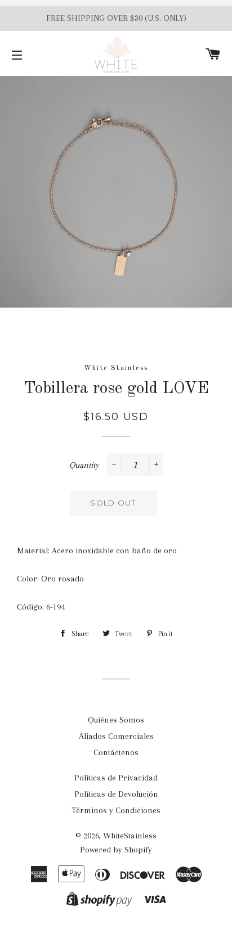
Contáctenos (116, 752)
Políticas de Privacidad (116, 778)
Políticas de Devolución (116, 794)
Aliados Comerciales (116, 736)
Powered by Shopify (116, 850)
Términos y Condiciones (116, 810)
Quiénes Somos (116, 720)
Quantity (84, 465)
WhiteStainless (130, 836)
